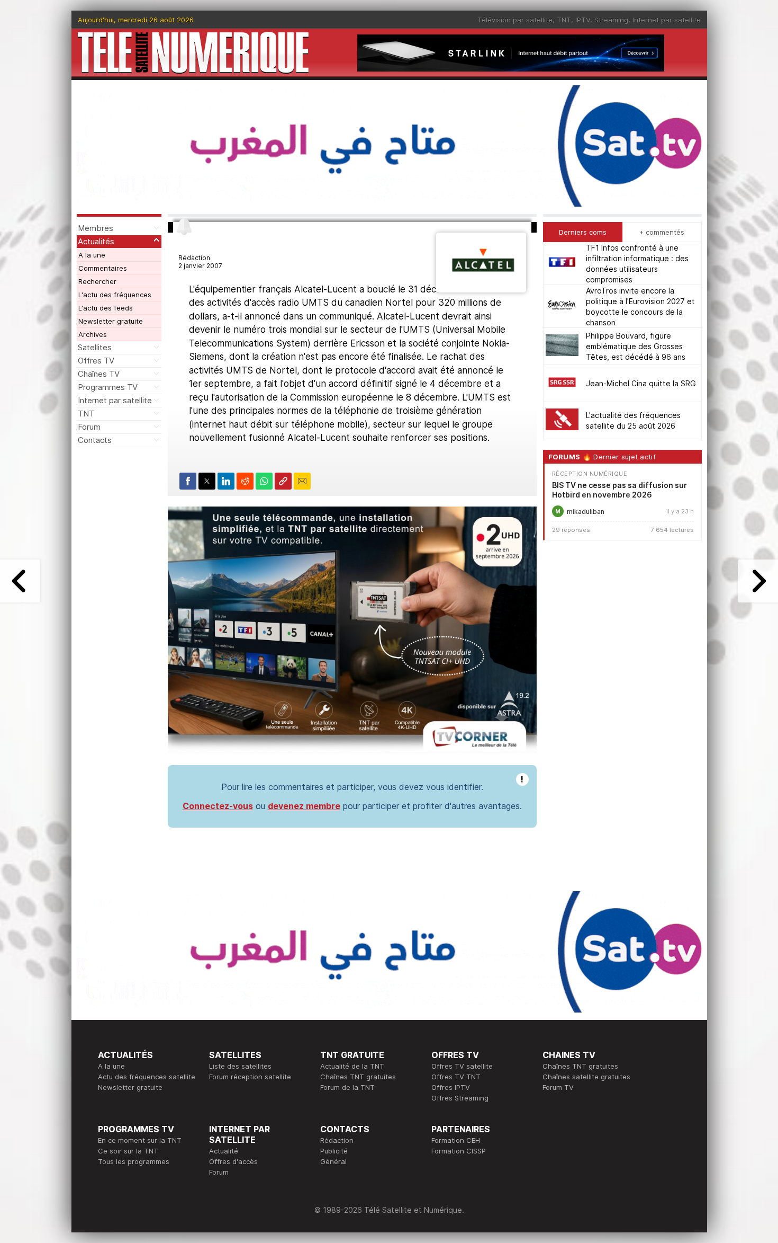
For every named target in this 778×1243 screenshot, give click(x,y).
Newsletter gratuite (110, 321)
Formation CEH (455, 1140)
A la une (91, 255)
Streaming (611, 19)
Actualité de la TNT (352, 1066)
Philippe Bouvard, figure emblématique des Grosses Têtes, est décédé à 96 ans (635, 346)
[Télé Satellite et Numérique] (193, 53)
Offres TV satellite (462, 1066)
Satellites (95, 347)
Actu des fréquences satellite (146, 1076)
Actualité (223, 1151)
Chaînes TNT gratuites (358, 1076)
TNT (564, 19)
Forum (89, 427)
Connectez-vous (218, 806)
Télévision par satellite (515, 19)
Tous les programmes (133, 1161)
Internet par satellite (666, 19)
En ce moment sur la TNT (140, 1140)
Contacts (95, 440)
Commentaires (102, 268)
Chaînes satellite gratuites (586, 1076)
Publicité (334, 1151)
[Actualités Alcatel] (481, 289)
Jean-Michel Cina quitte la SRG (641, 383)
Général (333, 1161)
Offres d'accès (233, 1161)
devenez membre (304, 806)
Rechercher (97, 281)
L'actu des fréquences (114, 294)
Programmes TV (108, 387)
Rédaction (337, 1140)
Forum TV (558, 1087)
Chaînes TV (99, 374)
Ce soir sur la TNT (128, 1151)
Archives (92, 334)
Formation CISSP (458, 1151)
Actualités (96, 241)
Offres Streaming (459, 1098)
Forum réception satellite (250, 1076)
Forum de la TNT (347, 1087)
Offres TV (96, 361)
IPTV (582, 19)
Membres (95, 228)
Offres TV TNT (456, 1076)
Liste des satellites (240, 1066)
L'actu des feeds (105, 308)
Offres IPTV (450, 1087)
